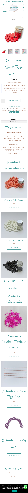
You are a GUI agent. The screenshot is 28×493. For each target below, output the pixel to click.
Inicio (3, 18)
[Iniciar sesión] (24, 4)
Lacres (16, 110)
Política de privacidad (13, 473)
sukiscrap (24, 110)
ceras (13, 110)
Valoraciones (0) (14, 121)
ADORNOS (7, 18)
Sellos (19, 110)
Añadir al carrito (13, 100)
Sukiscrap (4, 110)
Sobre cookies (14, 476)
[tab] (14, 119)
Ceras (15, 18)
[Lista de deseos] (24, 7)
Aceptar (14, 490)
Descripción (14, 119)
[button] (3, 9)
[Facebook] (9, 112)
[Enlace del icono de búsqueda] (3, 4)
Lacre (12, 18)
